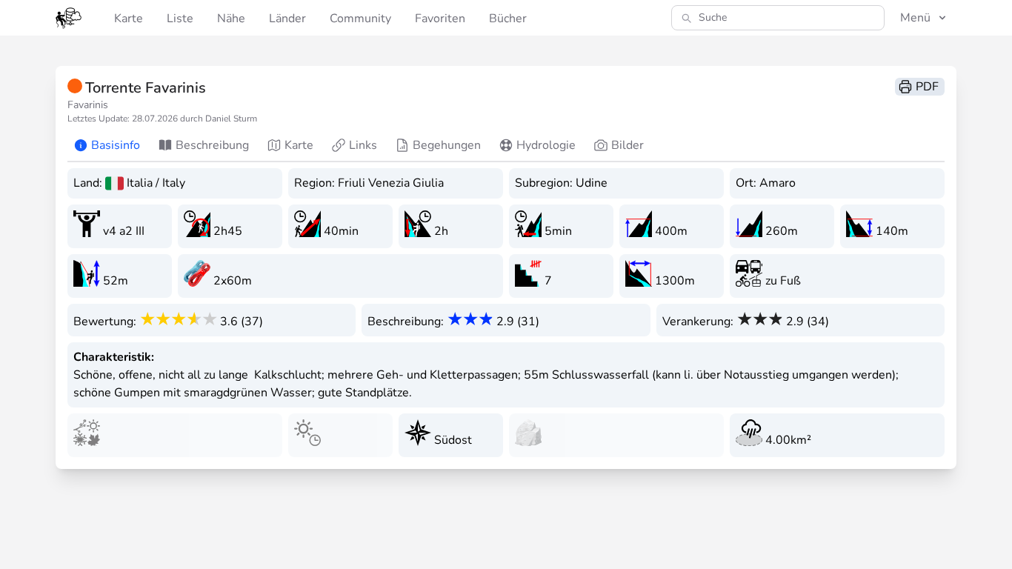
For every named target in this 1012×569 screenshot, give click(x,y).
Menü (915, 18)
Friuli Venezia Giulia (391, 183)
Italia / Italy (156, 183)
